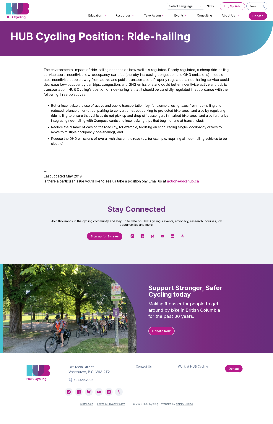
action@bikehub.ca (183, 181)
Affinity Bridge (184, 403)
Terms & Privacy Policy (111, 403)
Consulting (204, 15)
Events (179, 15)
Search (254, 6)
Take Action (152, 15)
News (210, 6)
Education (95, 15)
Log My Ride (232, 6)
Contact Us (144, 366)
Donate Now (161, 331)
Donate (257, 16)
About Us (228, 15)
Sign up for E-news (105, 236)
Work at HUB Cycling (193, 366)
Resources (123, 15)
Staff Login (86, 403)
